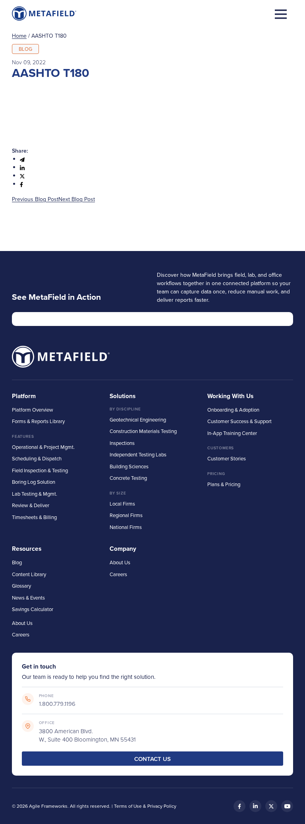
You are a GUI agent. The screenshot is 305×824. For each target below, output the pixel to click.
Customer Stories (226, 458)
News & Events (28, 597)
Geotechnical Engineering (138, 419)
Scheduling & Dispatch (37, 458)
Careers (20, 634)
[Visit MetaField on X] (271, 806)
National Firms (126, 527)
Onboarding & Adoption (233, 409)
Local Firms (122, 503)
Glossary (21, 585)
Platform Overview (32, 409)
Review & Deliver (30, 505)
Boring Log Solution (33, 481)
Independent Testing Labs (138, 454)
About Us (22, 623)
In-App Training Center (232, 433)
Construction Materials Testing (143, 431)
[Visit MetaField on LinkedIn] (255, 806)
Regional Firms (126, 515)
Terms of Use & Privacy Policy (145, 806)
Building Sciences (129, 466)
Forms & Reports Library (38, 421)
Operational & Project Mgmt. (43, 446)
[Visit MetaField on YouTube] (287, 806)
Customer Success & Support (239, 421)
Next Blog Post (76, 199)
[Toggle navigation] (280, 13)
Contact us (152, 759)
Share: (20, 151)
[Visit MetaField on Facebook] (239, 806)
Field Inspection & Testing (40, 470)
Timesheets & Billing (34, 517)
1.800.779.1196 (57, 703)
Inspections (122, 442)
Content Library (29, 574)
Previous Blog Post (35, 199)
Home (19, 36)
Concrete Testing (128, 477)
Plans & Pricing (223, 484)
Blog (17, 562)
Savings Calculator (32, 609)
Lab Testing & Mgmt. (34, 493)
